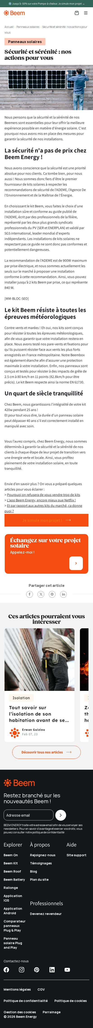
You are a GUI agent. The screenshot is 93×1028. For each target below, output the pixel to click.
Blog (33, 871)
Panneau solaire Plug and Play (13, 943)
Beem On (11, 855)
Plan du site (39, 879)
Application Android (13, 910)
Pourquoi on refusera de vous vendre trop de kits (43, 494)
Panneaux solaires (27, 27)
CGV (41, 989)
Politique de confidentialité (26, 1001)
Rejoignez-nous (42, 855)
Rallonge (11, 887)
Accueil (9, 27)
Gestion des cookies (20, 1012)
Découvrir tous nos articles (42, 752)
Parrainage (51, 1012)
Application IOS (13, 898)
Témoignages (41, 863)
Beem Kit (11, 863)
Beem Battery (14, 879)
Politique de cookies (70, 1001)
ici (66, 832)
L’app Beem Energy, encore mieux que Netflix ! (41, 500)
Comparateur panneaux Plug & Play (15, 925)
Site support (76, 855)
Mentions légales (17, 989)
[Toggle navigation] (85, 13)
